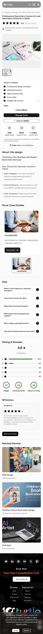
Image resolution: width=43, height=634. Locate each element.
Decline (26, 630)
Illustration (36, 12)
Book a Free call (21, 579)
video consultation (22, 145)
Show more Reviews (10, 434)
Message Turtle (21, 115)
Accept (15, 630)
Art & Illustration (25, 12)
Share (6, 106)
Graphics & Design (11, 12)
